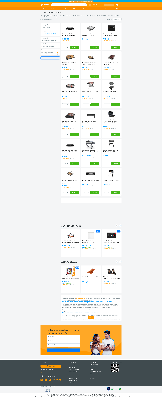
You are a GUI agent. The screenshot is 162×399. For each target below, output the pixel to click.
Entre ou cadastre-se (97, 6)
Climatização (63, 8)
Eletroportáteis (98, 8)
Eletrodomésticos (52, 8)
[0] (120, 4)
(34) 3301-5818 (46, 372)
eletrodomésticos (80, 298)
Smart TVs (73, 8)
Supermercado (108, 8)
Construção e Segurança (84, 8)
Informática (119, 8)
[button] (117, 19)
